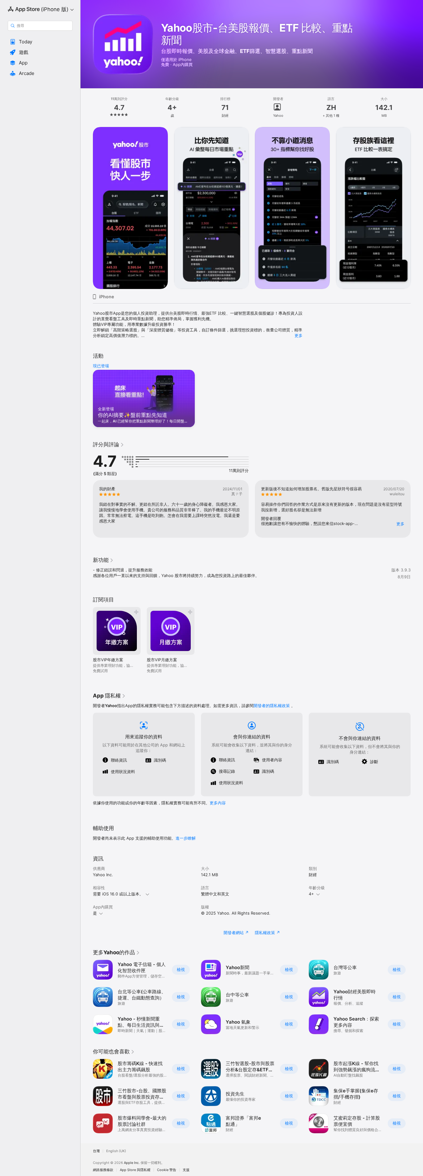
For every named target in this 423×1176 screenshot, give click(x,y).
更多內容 (218, 802)
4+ (311, 893)
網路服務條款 (103, 1170)
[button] (40, 41)
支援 (186, 1170)
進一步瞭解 (186, 838)
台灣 (96, 1151)
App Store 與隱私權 (135, 1170)
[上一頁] (86, 208)
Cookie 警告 (166, 1170)
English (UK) (116, 1151)
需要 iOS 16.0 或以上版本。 (118, 893)
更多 (298, 335)
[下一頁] (416, 208)
